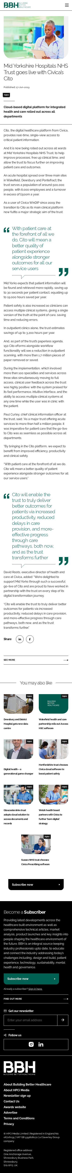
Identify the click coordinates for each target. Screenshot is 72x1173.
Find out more (13, 999)
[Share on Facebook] (30, 639)
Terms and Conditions (19, 1118)
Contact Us (11, 1101)
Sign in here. (35, 989)
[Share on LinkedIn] (20, 639)
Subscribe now (22, 884)
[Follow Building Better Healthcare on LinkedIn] (41, 1045)
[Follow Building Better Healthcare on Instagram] (31, 1045)
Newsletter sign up (17, 1095)
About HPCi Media (16, 1090)
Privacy (9, 1124)
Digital (6, 95)
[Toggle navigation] (67, 5)
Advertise (10, 1112)
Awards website (15, 1107)
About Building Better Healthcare (27, 1084)
